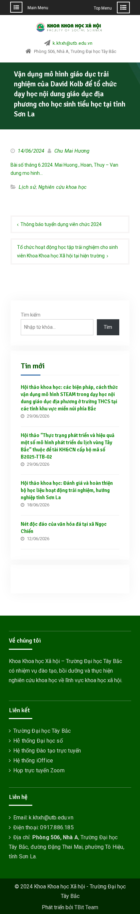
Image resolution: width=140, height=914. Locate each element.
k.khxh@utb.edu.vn (73, 43)
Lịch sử (27, 187)
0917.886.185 (56, 827)
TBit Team (86, 907)
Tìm (108, 327)
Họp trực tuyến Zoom (39, 770)
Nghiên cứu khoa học (62, 187)
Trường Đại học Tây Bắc (42, 731)
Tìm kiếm (30, 315)
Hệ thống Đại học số (38, 740)
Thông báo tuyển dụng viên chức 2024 (61, 224)
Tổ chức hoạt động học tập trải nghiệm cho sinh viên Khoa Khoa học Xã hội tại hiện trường (67, 251)
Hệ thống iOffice (33, 760)
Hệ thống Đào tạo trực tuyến (47, 750)
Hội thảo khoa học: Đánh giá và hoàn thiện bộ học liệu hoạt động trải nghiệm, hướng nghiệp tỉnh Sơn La (67, 490)
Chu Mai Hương (72, 151)
